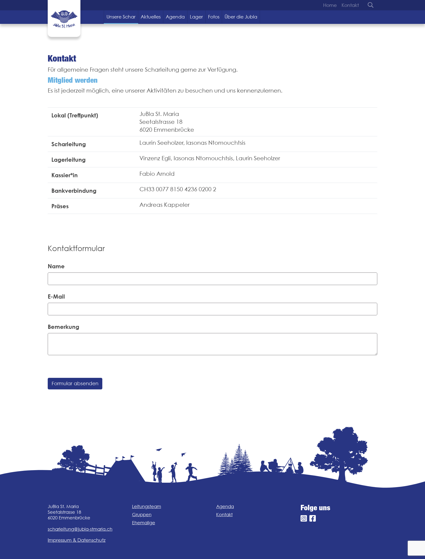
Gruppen (142, 514)
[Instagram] (304, 518)
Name (56, 266)
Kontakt (350, 5)
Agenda (175, 16)
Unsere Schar (121, 16)
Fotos (213, 16)
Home (330, 5)
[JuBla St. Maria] (64, 18)
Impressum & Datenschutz (77, 540)
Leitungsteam (146, 506)
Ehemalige (143, 522)
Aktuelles (151, 16)
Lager (196, 16)
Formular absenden (75, 383)
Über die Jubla (241, 16)
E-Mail (56, 296)
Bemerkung (63, 326)
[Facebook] (312, 518)
